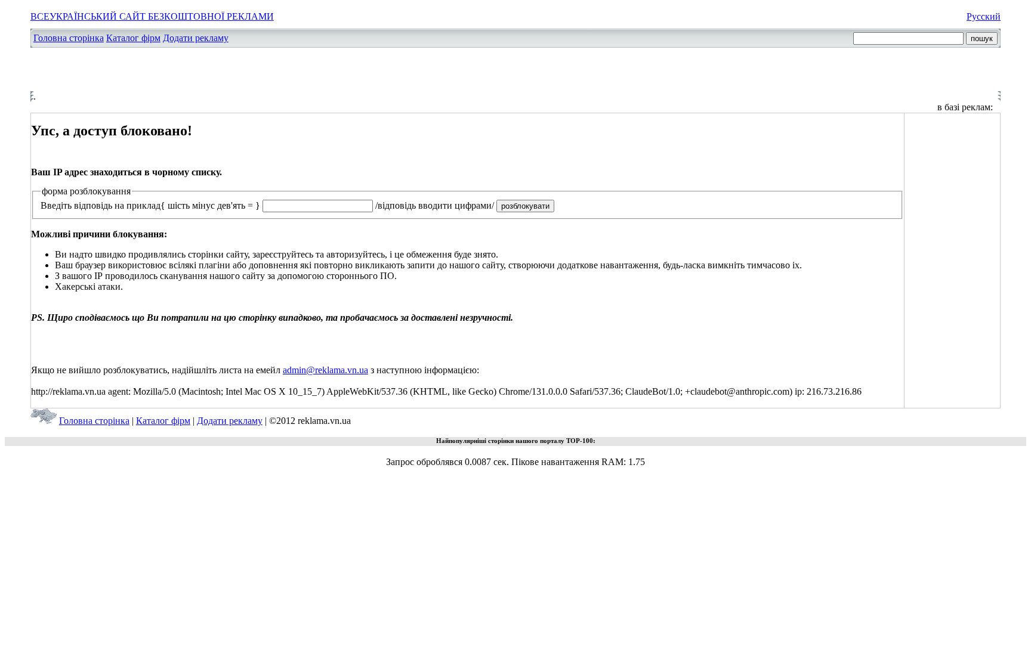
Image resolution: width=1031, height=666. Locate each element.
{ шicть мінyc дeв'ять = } (210, 205)
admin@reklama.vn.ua (325, 370)
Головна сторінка (68, 38)
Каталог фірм (133, 38)
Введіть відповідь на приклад (100, 205)
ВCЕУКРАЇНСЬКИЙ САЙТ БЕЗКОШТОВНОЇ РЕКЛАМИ (152, 16)
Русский (984, 16)
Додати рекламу (196, 38)
